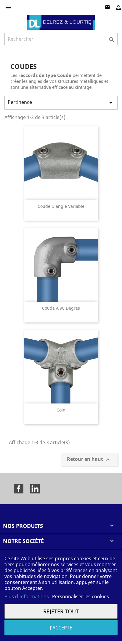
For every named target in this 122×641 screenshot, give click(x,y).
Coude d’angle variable (61, 206)
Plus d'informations (27, 596)
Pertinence (61, 102)
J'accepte (61, 627)
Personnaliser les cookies (80, 596)
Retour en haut (89, 459)
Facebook (18, 488)
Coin (61, 410)
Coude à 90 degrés (61, 308)
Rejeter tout (61, 611)
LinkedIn (35, 488)
